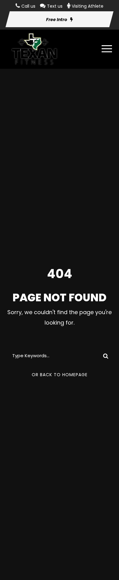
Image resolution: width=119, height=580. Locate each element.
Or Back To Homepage (60, 375)
